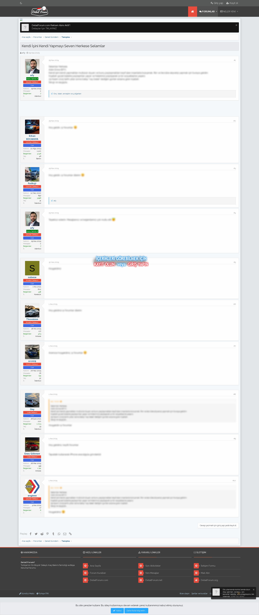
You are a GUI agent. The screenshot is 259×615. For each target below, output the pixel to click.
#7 (235, 346)
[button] (216, 11)
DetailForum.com (98, 580)
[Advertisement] (129, 108)
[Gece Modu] (21, 3)
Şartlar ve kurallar (200, 593)
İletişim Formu (207, 565)
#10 (234, 480)
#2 (235, 121)
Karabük (37, 294)
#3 (235, 168)
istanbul (37, 96)
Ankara (38, 336)
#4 (235, 213)
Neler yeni (229, 11)
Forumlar (208, 11)
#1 (235, 60)
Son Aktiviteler (153, 565)
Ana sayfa (192, 11)
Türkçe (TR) (43, 593)
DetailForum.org (209, 580)
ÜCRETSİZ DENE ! (238, 596)
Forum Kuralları (97, 573)
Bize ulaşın (184, 593)
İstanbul (37, 203)
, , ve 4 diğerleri (67, 94)
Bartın (38, 159)
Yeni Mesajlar (152, 573)
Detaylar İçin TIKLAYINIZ (44, 28)
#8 (235, 394)
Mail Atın (205, 573)
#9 (235, 439)
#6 (235, 304)
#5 (235, 262)
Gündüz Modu (27, 593)
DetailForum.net (153, 580)
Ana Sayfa (95, 565)
